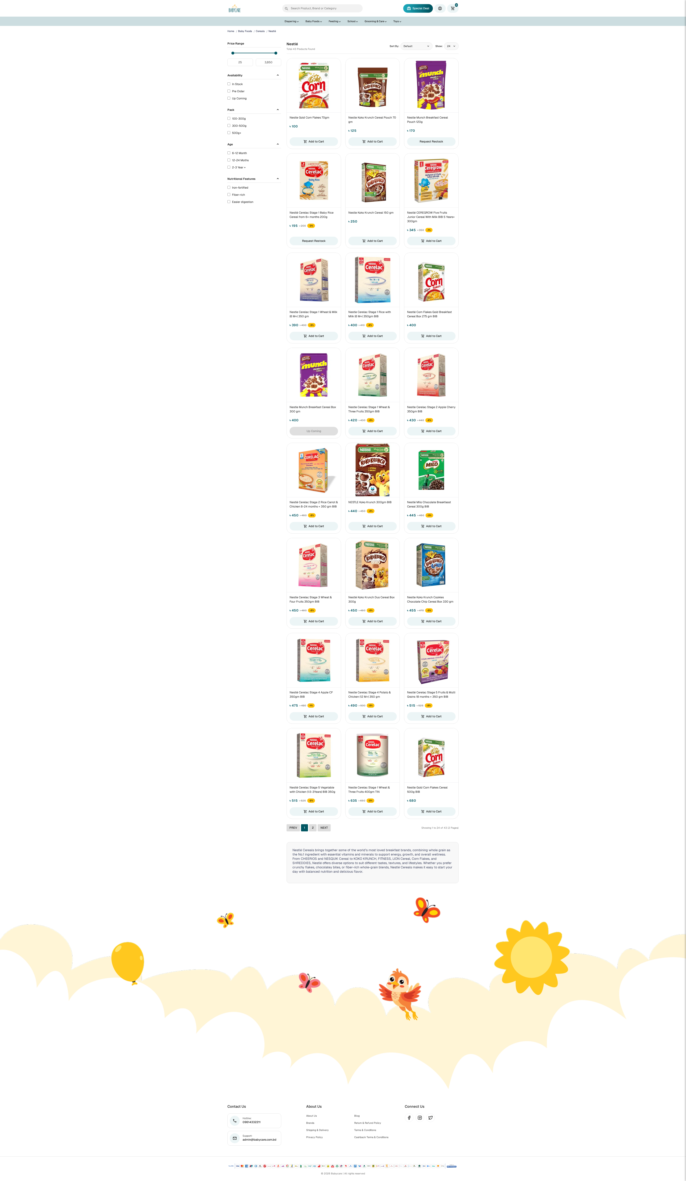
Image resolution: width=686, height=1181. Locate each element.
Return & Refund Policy (367, 1123)
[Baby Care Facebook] (409, 1117)
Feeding (333, 21)
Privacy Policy (314, 1137)
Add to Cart (314, 141)
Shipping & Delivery (317, 1130)
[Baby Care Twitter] (430, 1117)
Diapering (290, 21)
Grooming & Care (374, 21)
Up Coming (314, 431)
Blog (357, 1115)
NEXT (324, 828)
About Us (311, 1115)
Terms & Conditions (365, 1130)
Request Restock (431, 141)
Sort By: (394, 46)
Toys (396, 21)
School (351, 21)
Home (230, 31)
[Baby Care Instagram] (420, 1117)
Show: (439, 46)
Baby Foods (312, 21)
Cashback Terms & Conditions (371, 1137)
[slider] (232, 53)
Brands (310, 1123)
